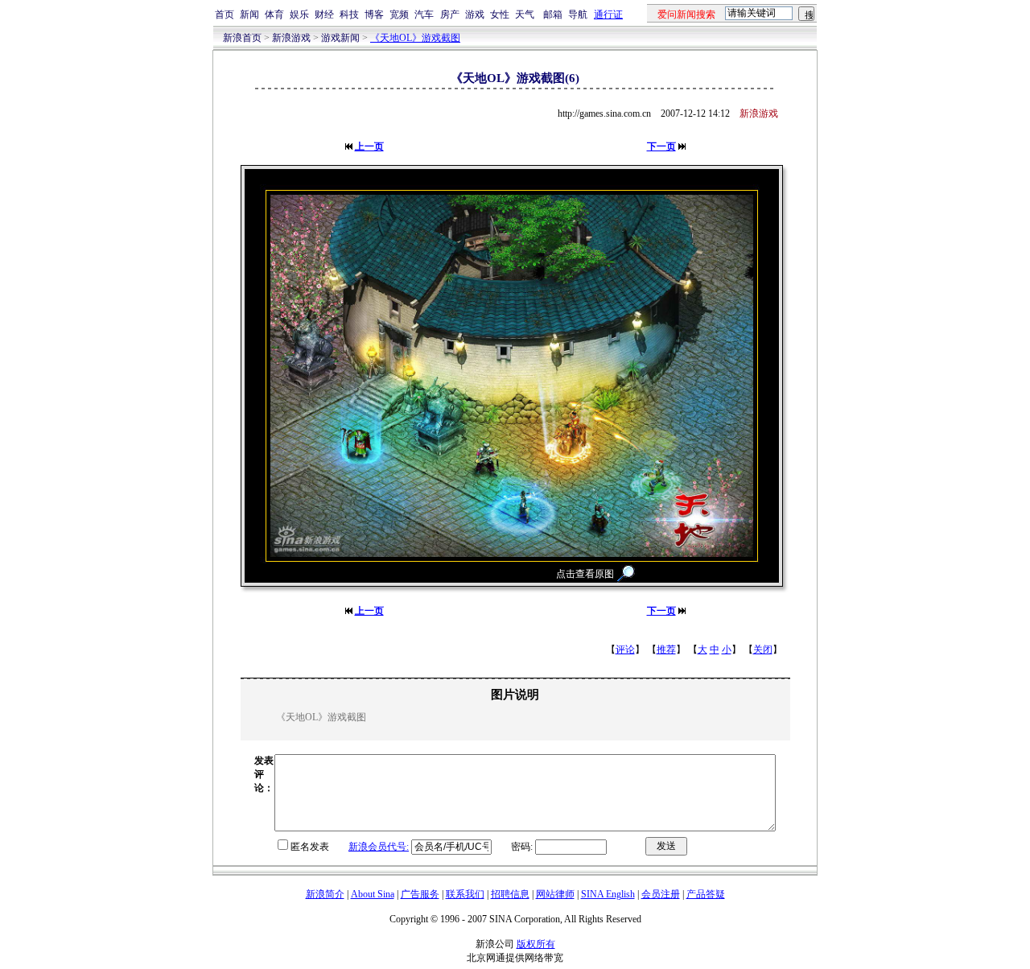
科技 (349, 14)
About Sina (372, 894)
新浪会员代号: (378, 846)
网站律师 (555, 894)
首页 (224, 14)
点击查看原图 (585, 573)
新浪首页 (242, 37)
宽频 (399, 14)
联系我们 (465, 894)
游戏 (474, 14)
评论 (625, 649)
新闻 (249, 14)
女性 (499, 14)
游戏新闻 (340, 37)
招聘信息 (510, 894)
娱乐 (299, 14)
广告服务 (420, 894)
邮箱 (552, 14)
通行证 (608, 14)
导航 (577, 14)
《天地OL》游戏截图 (415, 37)
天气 (524, 14)
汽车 (424, 14)
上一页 (369, 146)
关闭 (762, 649)
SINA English (608, 894)
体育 (274, 14)
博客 (374, 14)
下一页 (661, 146)
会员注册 (660, 894)
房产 (449, 14)
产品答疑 (705, 894)
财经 (324, 14)
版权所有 (536, 944)
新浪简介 (325, 894)
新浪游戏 (291, 37)
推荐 (666, 649)
